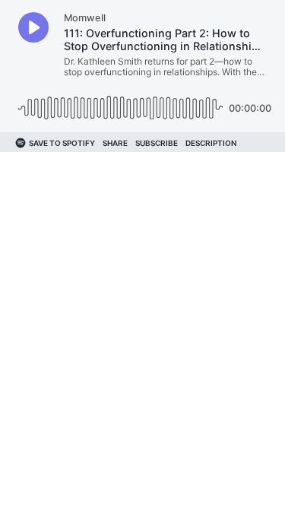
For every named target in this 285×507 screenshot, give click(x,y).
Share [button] (115, 142)
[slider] (120, 102)
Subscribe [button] (156, 142)
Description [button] (210, 142)
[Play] (33, 27)
